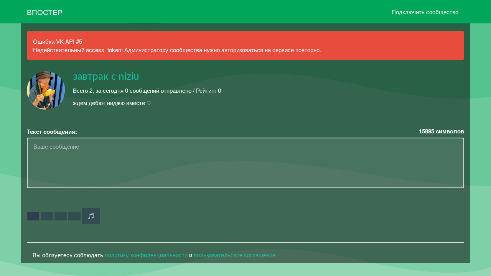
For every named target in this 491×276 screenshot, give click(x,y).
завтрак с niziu (106, 77)
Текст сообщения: (52, 132)
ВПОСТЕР (45, 12)
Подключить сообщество (425, 12)
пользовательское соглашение (234, 255)
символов (441, 131)
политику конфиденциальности (146, 255)
